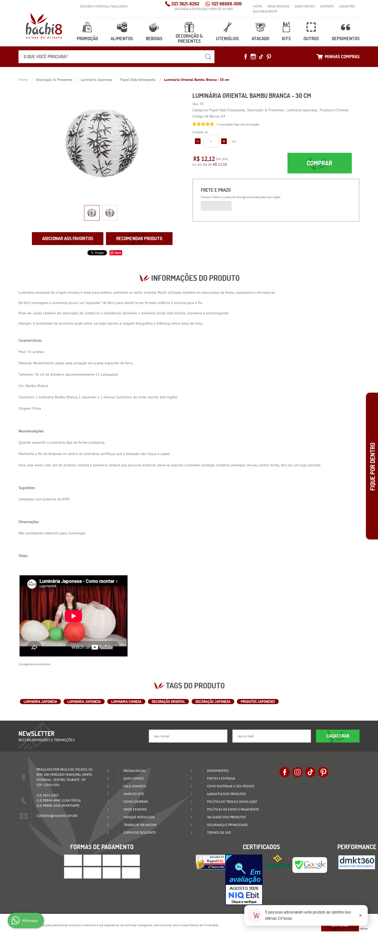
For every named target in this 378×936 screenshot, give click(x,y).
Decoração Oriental (168, 701)
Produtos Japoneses (258, 701)
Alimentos (122, 38)
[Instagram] (253, 57)
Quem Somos (305, 6)
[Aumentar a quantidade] (224, 141)
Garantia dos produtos (226, 794)
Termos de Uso (219, 832)
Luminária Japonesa (40, 701)
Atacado (260, 38)
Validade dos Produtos (226, 817)
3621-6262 (185, 4)
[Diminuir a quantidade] (198, 141)
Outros (311, 38)
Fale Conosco (134, 786)
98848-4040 (48, 800)
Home (257, 6)
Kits (286, 38)
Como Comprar (135, 801)
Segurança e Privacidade (227, 825)
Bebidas (154, 38)
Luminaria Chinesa (126, 701)
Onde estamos (135, 809)
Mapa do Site (133, 794)
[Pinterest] (269, 57)
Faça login (119, 6)
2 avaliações (225, 124)
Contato (327, 6)
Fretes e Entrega (221, 778)
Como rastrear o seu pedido (230, 786)
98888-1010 (227, 4)
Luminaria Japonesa (84, 701)
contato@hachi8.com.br (57, 816)
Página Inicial (134, 771)
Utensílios (227, 38)
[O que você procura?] (208, 56)
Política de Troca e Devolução (232, 801)
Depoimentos (345, 38)
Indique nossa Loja (139, 817)
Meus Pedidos (278, 6)
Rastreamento (265, 11)
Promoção (87, 38)
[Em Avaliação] (244, 880)
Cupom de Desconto (139, 832)
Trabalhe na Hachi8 (139, 825)
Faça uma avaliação (246, 124)
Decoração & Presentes (189, 38)
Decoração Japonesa (212, 701)
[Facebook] (245, 57)
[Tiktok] (261, 57)
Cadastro (347, 6)
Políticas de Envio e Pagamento (233, 809)
